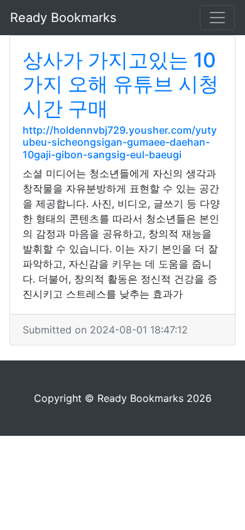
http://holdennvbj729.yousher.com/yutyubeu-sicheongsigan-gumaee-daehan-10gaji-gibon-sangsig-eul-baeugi (120, 142)
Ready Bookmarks (63, 17)
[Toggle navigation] (217, 17)
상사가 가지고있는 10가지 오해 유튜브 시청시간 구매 (121, 84)
